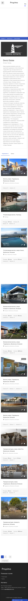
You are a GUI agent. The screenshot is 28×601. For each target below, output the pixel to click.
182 (10, 556)
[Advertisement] (14, 22)
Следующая (5, 560)
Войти (3, 579)
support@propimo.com (9, 589)
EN (25, 5)
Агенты (12, 153)
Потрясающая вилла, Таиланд (12, 215)
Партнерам (4, 576)
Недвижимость (5, 153)
